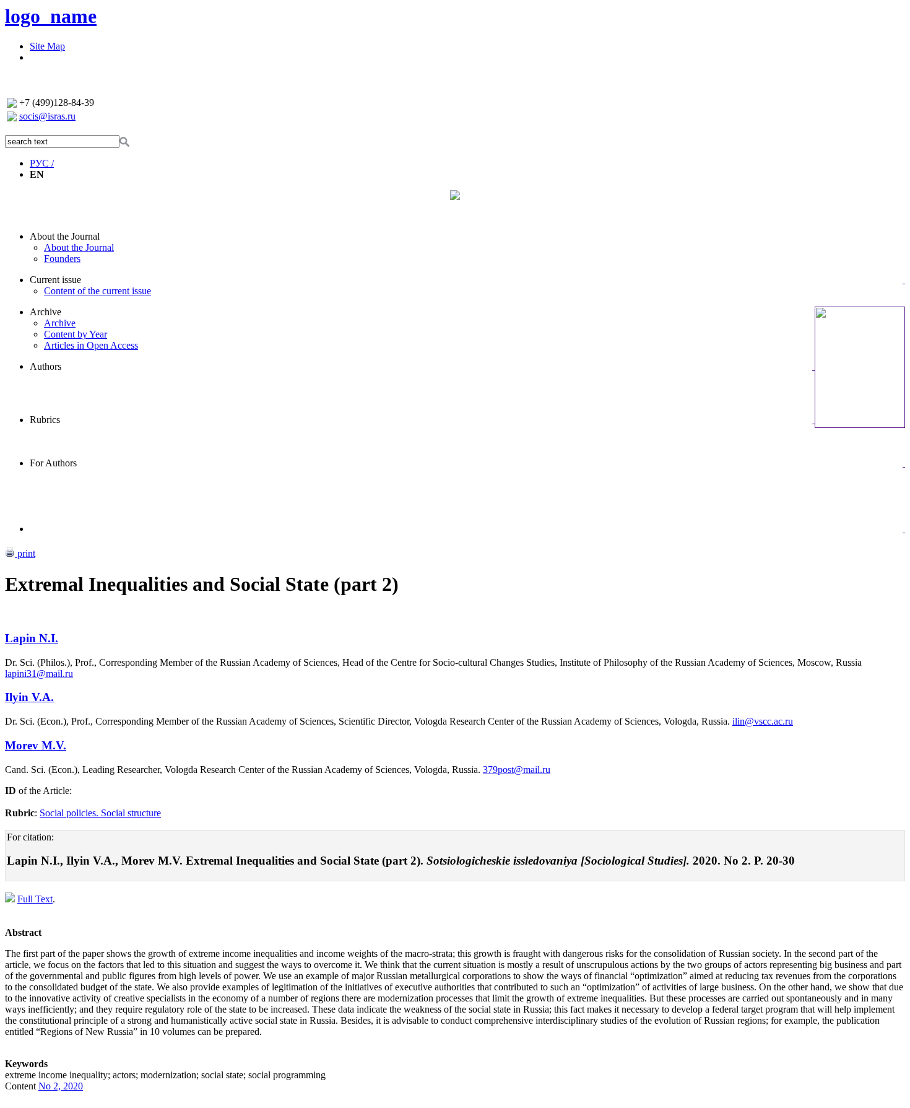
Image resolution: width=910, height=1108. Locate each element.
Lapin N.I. (31, 638)
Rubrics (45, 419)
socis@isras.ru (47, 116)
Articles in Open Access (91, 345)
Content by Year (75, 334)
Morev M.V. (35, 745)
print (25, 553)
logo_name (51, 16)
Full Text (35, 899)
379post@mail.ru (516, 769)
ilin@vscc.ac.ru (762, 721)
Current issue (55, 279)
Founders (62, 258)
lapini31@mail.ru (39, 673)
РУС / (42, 163)
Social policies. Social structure (100, 813)
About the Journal (65, 236)
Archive (45, 312)
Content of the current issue (97, 291)
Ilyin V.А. (29, 697)
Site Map (47, 46)
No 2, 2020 (60, 1086)
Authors (45, 366)
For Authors (53, 463)
